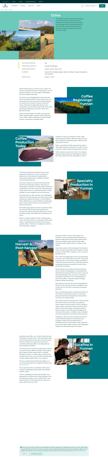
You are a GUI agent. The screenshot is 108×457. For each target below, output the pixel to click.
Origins (6, 9)
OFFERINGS (14, 5)
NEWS (38, 5)
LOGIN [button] (102, 5)
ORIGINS (23, 5)
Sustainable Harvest (30, 1)
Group (14, 1)
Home (2, 9)
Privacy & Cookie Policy (79, 450)
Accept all (25, 453)
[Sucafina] (5, 6)
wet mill (36, 336)
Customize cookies (36, 453)
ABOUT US (31, 5)
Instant (20, 1)
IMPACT (41, 1)
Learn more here (23, 365)
